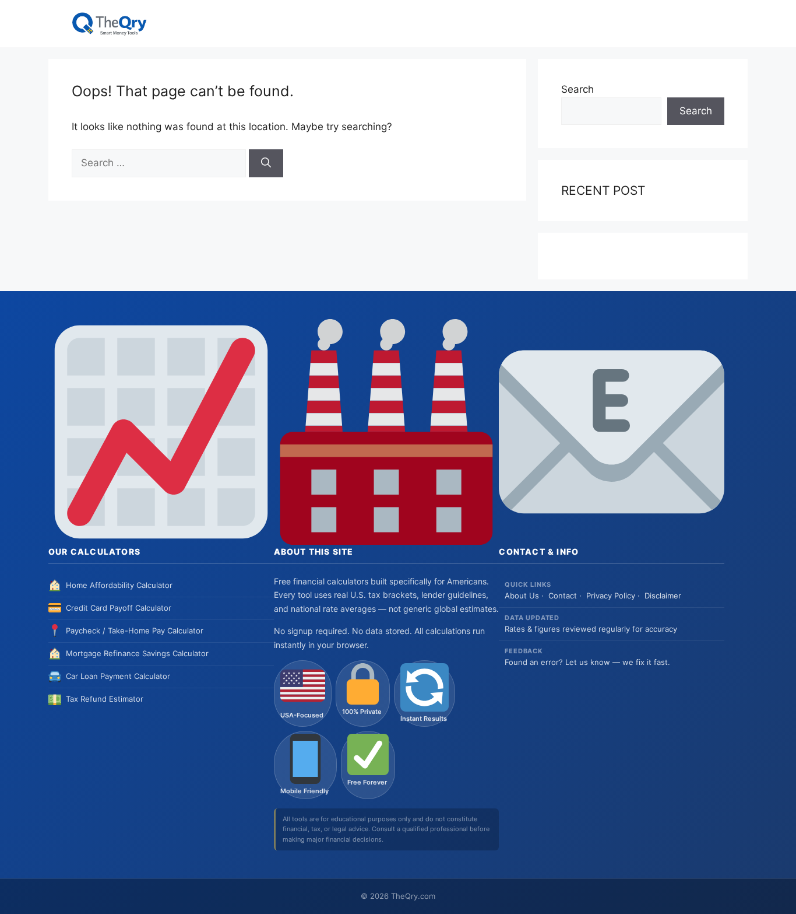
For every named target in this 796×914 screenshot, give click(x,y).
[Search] (266, 163)
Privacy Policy (610, 595)
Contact (562, 595)
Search (577, 89)
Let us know (587, 662)
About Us (522, 595)
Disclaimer (662, 595)
